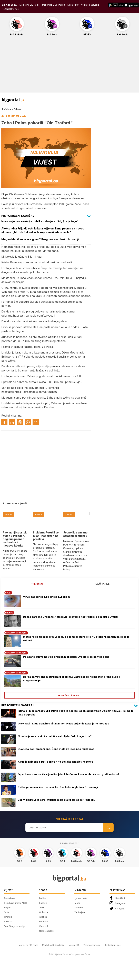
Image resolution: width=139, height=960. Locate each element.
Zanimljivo (79, 912)
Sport (43, 890)
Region (7, 907)
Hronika (8, 916)
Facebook (120, 897)
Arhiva (17, 109)
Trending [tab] (37, 583)
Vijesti (8, 890)
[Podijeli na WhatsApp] (28, 422)
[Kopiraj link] (36, 422)
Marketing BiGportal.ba (53, 5)
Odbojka (43, 912)
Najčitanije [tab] (102, 583)
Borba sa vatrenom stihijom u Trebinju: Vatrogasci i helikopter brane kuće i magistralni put (71, 678)
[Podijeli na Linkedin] (12, 422)
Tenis (41, 907)
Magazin (80, 890)
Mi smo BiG (73, 5)
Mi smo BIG (74, 945)
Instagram (120, 903)
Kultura (8, 921)
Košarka (43, 902)
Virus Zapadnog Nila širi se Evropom (46, 596)
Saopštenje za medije (14, 926)
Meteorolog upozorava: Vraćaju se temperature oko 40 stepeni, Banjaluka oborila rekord (76, 638)
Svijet (6, 912)
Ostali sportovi (46, 930)
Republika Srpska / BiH (15, 902)
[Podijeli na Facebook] (4, 422)
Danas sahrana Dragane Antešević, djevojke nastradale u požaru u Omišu (70, 616)
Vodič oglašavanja (90, 5)
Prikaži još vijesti (70, 695)
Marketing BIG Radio (29, 5)
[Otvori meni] (133, 100)
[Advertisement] (69, 66)
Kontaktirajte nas (10, 9)
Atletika (43, 916)
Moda (77, 902)
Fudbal (42, 898)
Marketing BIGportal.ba (53, 945)
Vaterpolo (44, 926)
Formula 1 (44, 921)
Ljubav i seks (80, 898)
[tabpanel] (69, 644)
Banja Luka (9, 898)
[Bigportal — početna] (13, 100)
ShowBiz (78, 907)
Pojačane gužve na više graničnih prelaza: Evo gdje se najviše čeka (66, 656)
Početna (6, 109)
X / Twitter (120, 908)
